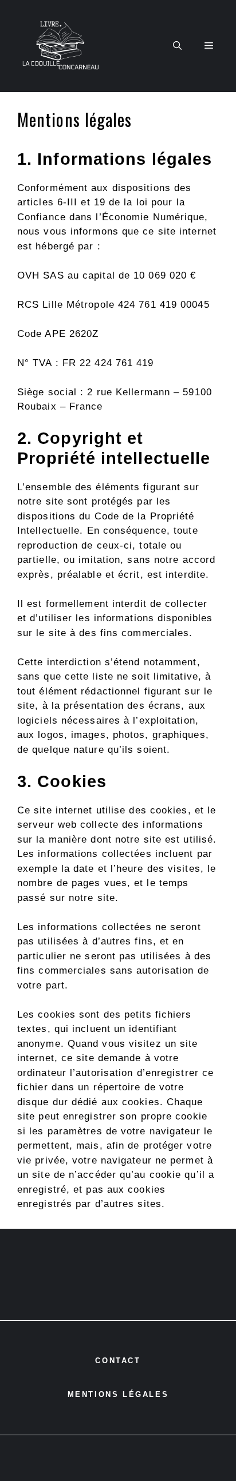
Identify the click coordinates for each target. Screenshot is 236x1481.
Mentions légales (118, 1394)
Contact (117, 1360)
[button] (177, 46)
